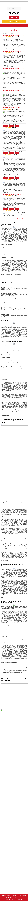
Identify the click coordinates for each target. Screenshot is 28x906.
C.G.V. (14, 897)
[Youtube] (15, 13)
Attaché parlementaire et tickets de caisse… (12, 565)
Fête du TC (15, 895)
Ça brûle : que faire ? (7, 225)
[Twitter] (13, 13)
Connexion (15, 14)
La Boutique (23, 895)
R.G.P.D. (20, 897)
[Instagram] (18, 13)
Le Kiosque (8, 897)
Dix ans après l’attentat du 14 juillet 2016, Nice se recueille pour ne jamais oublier (13, 421)
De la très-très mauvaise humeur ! (12, 341)
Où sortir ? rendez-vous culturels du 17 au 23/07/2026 (13, 679)
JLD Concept (19, 899)
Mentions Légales (6, 895)
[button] (14, 25)
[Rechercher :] (14, 8)
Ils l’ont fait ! (5, 320)
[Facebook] (10, 13)
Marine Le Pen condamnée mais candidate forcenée (11, 601)
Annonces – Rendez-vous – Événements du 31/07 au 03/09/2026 (14, 281)
